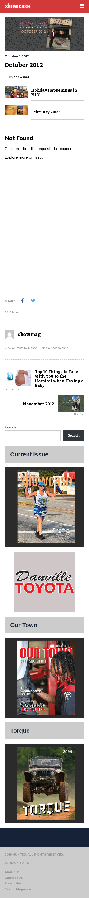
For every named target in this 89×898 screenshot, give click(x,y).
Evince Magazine (18, 889)
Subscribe (13, 883)
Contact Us (14, 878)
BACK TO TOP (21, 863)
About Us (12, 872)
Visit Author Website (54, 348)
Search (10, 427)
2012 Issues (13, 312)
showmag (21, 77)
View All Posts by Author (21, 348)
